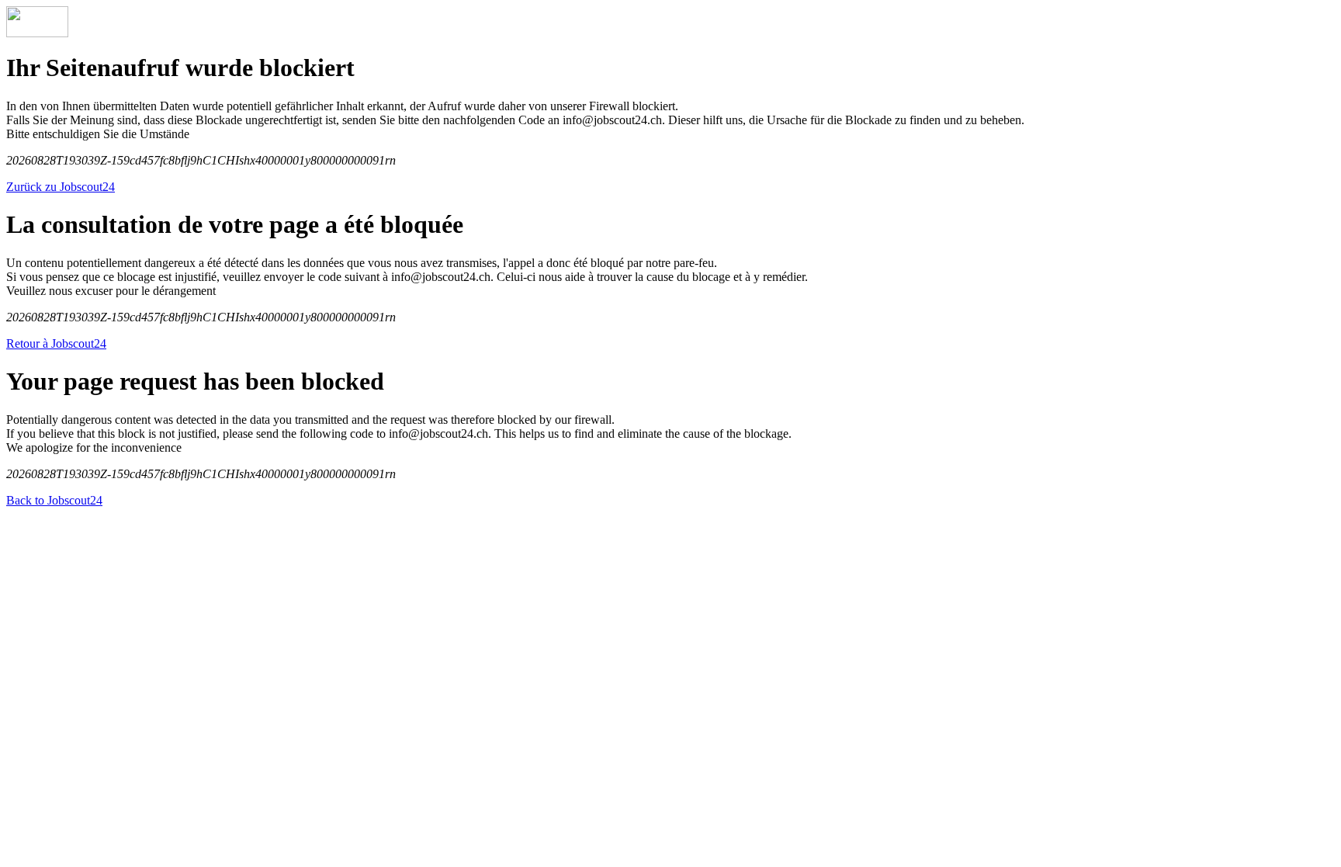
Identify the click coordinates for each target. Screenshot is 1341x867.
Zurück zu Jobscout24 (60, 186)
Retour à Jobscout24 (56, 343)
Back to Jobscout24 (54, 500)
